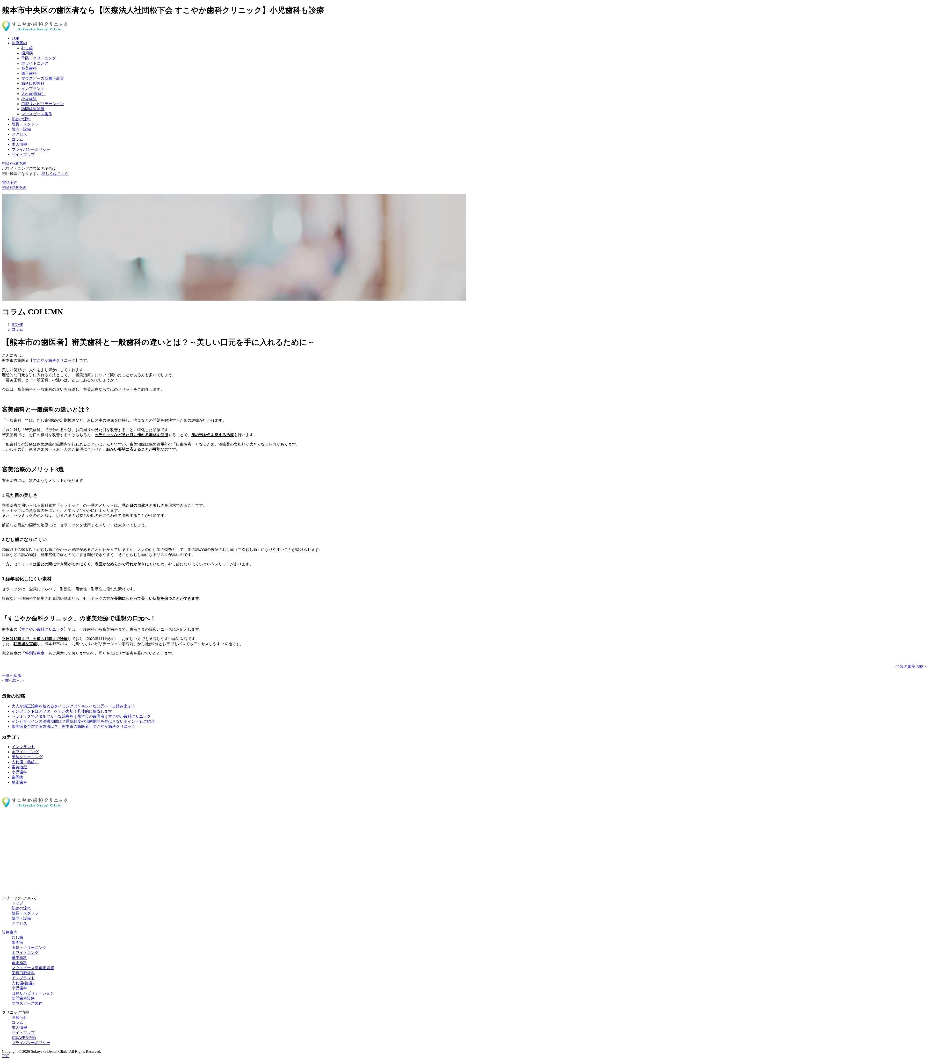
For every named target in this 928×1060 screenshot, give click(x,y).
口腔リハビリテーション (42, 104)
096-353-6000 (13, 832)
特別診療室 (34, 653)
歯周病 (27, 53)
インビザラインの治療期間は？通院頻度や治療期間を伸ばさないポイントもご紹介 (83, 721)
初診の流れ (21, 119)
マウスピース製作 (36, 114)
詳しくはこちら (55, 174)
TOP (15, 38)
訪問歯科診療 (32, 109)
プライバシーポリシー (31, 149)
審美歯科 (29, 68)
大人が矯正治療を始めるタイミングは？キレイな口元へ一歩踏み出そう (73, 706)
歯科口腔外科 (32, 83)
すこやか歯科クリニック (54, 360)
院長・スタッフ (25, 124)
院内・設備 (21, 129)
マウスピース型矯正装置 (42, 78)
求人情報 (19, 144)
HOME (17, 325)
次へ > (18, 680)
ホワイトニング (34, 63)
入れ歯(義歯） (33, 94)
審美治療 (19, 767)
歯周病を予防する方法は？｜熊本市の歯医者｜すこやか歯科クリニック (73, 726)
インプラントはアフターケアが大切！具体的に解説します (62, 711)
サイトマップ (23, 154)
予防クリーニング (27, 757)
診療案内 (19, 43)
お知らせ (19, 1017)
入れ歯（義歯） (25, 762)
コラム (17, 139)
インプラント (32, 89)
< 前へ (7, 680)
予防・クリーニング (38, 58)
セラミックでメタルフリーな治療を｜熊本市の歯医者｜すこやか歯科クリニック (81, 716)
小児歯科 (29, 99)
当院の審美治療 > (911, 666)
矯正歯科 (29, 73)
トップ (17, 903)
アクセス (19, 134)
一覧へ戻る (11, 675)
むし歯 (27, 48)
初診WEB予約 (24, 866)
